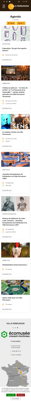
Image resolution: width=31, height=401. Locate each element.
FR (26, 1)
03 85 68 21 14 (16, 351)
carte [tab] (12, 23)
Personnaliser (15, 398)
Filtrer (20, 23)
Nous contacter (16, 355)
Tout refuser (21, 395)
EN (23, 1)
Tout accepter (10, 395)
